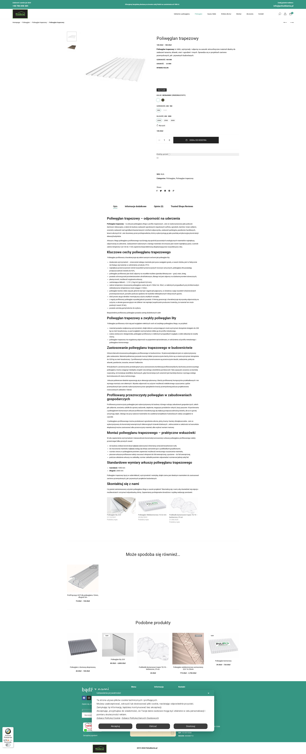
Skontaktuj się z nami (170, 489)
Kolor (159, 95)
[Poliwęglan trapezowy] (157, 191)
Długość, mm (162, 116)
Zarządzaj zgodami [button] (90, 735)
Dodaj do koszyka (198, 140)
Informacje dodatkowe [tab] (135, 206)
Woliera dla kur (226, 14)
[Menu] (12, 728)
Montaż (238, 14)
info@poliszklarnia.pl (283, 6)
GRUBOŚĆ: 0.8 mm (164, 64)
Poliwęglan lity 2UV (114, 515)
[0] (290, 14)
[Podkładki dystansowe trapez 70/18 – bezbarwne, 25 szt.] (183, 505)
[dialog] (153, 710)
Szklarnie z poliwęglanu (182, 14)
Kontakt (261, 14)
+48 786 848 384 (20, 6)
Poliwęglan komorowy (223, 661)
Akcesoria (249, 14)
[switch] (8, 744)
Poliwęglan (198, 14)
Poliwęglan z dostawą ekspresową (83, 667)
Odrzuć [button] (153, 726)
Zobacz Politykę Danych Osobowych (140, 718)
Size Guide (161, 90)
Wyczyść (162, 126)
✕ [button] (208, 693)
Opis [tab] (115, 206)
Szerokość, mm (163, 106)
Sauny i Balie (211, 14)
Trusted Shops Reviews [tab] (182, 206)
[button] (280, 14)
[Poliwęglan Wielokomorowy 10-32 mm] (152, 505)
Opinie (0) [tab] (158, 206)
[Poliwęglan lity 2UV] (121, 505)
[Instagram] (89, 698)
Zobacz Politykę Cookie (108, 718)
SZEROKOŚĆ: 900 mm (164, 60)
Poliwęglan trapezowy (184, 178)
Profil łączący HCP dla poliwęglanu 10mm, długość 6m (82, 596)
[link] (285, 14)
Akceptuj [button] (115, 726)
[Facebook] (84, 698)
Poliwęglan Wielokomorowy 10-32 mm (152, 515)
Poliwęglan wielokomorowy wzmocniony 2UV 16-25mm (188, 668)
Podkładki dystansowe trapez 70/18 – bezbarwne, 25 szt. (153, 668)
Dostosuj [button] (190, 726)
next (148, 68)
